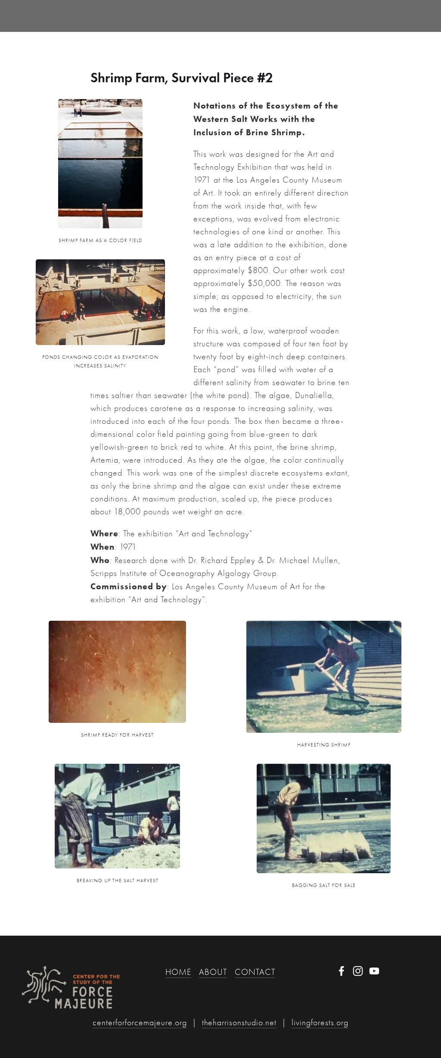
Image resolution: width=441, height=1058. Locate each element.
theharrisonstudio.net (239, 1022)
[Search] (91, 15)
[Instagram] (358, 971)
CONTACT (255, 972)
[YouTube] (374, 971)
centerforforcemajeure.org (140, 1022)
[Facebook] (341, 971)
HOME (178, 972)
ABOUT (213, 972)
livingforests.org (320, 1022)
